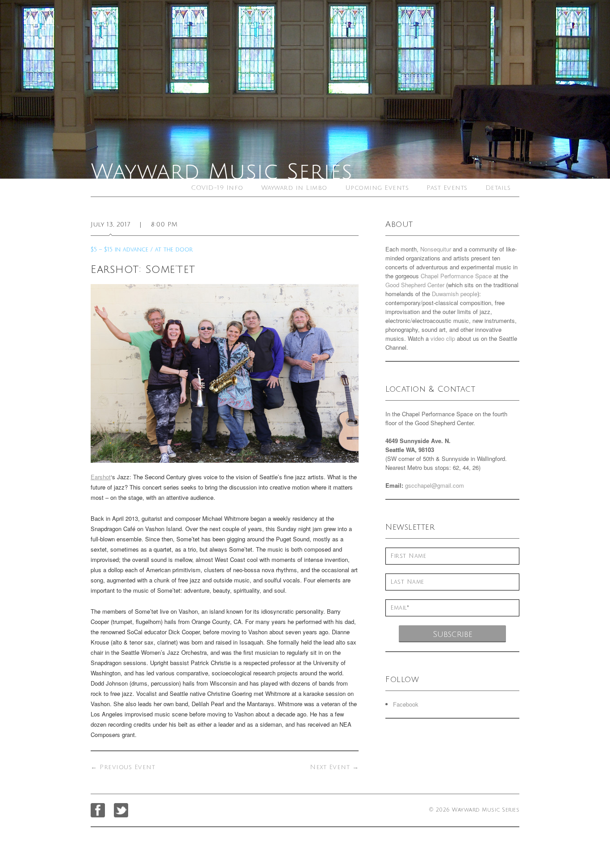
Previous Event (123, 767)
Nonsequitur (435, 249)
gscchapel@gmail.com (434, 485)
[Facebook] (98, 810)
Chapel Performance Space (456, 276)
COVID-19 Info (217, 187)
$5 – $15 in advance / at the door (142, 250)
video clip (442, 338)
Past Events (447, 187)
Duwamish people (454, 293)
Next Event (334, 767)
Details (498, 187)
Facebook (405, 704)
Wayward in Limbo (294, 187)
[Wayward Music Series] (305, 89)
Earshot (101, 477)
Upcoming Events (377, 187)
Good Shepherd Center (414, 284)
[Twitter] (121, 810)
